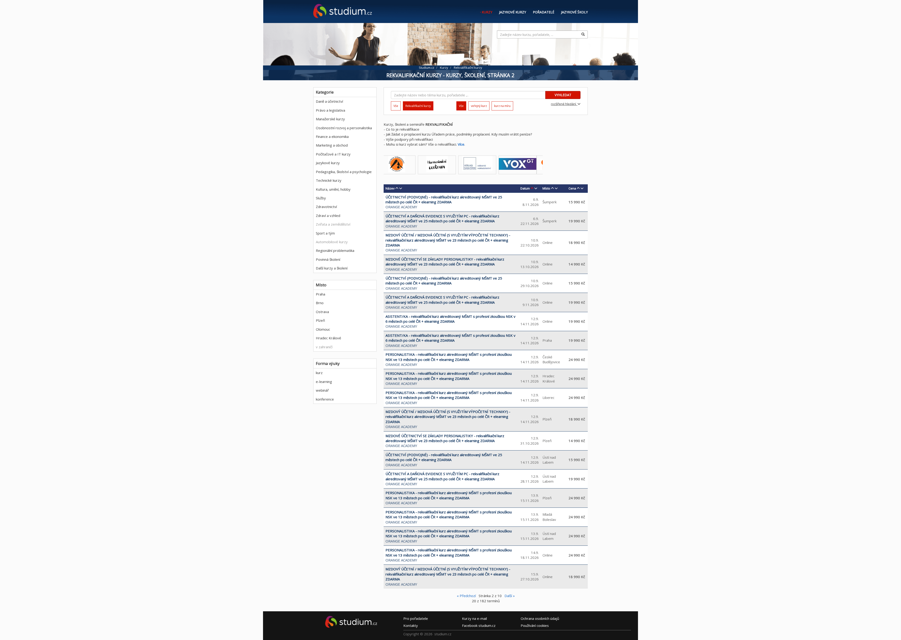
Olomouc (323, 329)
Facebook (479, 625)
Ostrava (322, 311)
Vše (395, 106)
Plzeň (320, 320)
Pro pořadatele (415, 618)
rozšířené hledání (564, 104)
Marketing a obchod (332, 145)
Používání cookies (535, 625)
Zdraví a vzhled (328, 215)
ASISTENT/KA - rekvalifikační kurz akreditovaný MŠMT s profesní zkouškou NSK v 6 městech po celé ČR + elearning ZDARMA (450, 319)
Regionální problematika (335, 250)
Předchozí (466, 595)
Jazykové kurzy (512, 12)
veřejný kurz (479, 106)
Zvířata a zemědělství (333, 224)
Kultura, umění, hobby (333, 189)
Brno (320, 302)
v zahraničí (324, 347)
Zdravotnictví (326, 206)
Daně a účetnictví (329, 101)
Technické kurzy (328, 180)
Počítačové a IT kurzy (333, 154)
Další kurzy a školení (331, 268)
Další (509, 595)
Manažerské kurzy (330, 119)
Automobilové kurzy (332, 241)
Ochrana (540, 618)
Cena (572, 188)
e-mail (474, 618)
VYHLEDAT (563, 95)
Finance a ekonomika (332, 136)
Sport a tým (325, 233)
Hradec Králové (328, 338)
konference (325, 399)
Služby (321, 198)
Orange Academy (401, 206)
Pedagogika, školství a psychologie (344, 171)
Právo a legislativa (330, 110)
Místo (546, 188)
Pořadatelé (543, 12)
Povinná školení (328, 259)
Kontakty (410, 625)
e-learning (324, 381)
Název (390, 188)
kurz (319, 372)
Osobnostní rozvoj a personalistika (344, 127)
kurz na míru (502, 106)
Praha (320, 294)
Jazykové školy (574, 12)
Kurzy (487, 12)
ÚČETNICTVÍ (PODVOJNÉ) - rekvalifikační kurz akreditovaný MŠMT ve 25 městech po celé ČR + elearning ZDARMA (444, 199)
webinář (322, 390)
